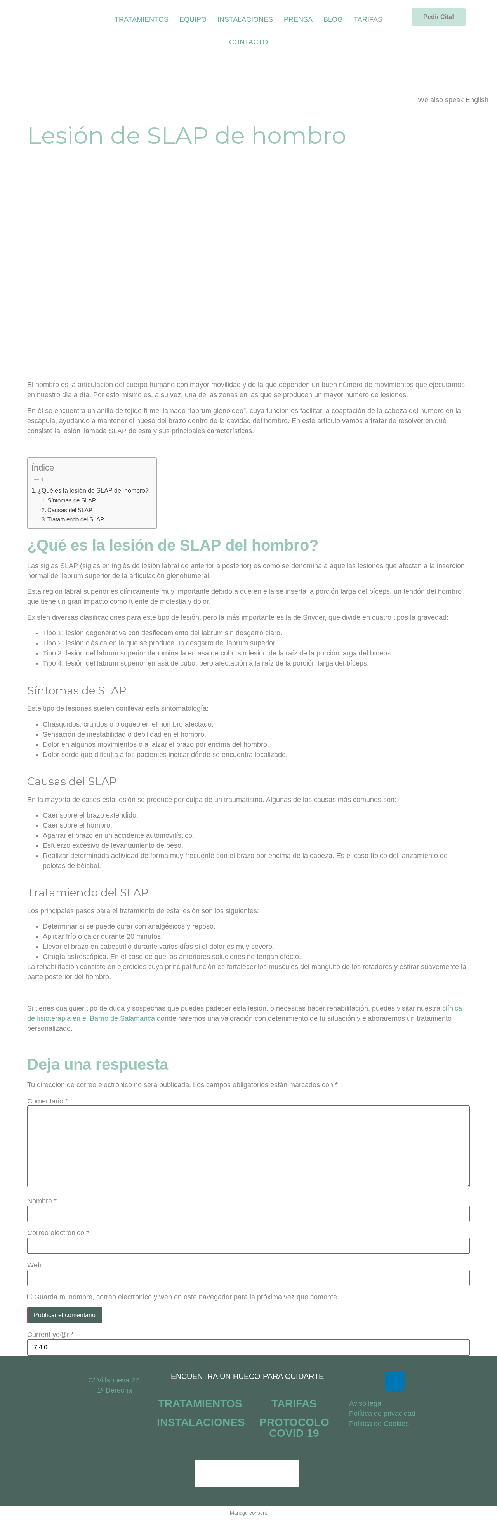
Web (34, 1265)
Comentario (47, 1101)
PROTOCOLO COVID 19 (294, 1427)
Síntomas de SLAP (71, 500)
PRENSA (298, 19)
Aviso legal (366, 1403)
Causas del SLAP (69, 510)
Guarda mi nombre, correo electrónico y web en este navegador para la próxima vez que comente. (186, 1296)
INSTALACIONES (245, 19)
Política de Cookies (379, 1424)
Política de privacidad (382, 1413)
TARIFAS (368, 19)
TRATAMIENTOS (142, 19)
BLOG (333, 19)
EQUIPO (193, 19)
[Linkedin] (395, 1381)
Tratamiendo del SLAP (75, 519)
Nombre (42, 1201)
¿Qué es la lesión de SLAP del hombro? (93, 490)
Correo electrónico (58, 1232)
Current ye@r (50, 1334)
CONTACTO (248, 42)
